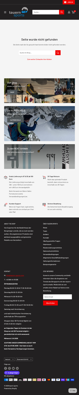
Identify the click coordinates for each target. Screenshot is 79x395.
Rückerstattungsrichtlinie (52, 248)
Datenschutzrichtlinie (51, 251)
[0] (73, 12)
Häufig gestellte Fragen (51, 241)
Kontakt (46, 238)
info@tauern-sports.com (15, 275)
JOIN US (70, 2)
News (45, 228)
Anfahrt (46, 234)
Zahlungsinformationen (51, 261)
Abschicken (50, 303)
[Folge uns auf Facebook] (5, 368)
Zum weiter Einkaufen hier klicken (39, 59)
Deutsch (7, 359)
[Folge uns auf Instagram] (9, 368)
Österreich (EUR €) (22, 359)
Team (45, 231)
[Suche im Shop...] (58, 52)
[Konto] (69, 12)
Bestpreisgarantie (49, 264)
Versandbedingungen (51, 254)
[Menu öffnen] (5, 12)
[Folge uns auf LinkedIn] (17, 368)
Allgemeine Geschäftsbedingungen (56, 258)
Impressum (47, 244)
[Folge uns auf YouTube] (13, 368)
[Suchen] (61, 12)
